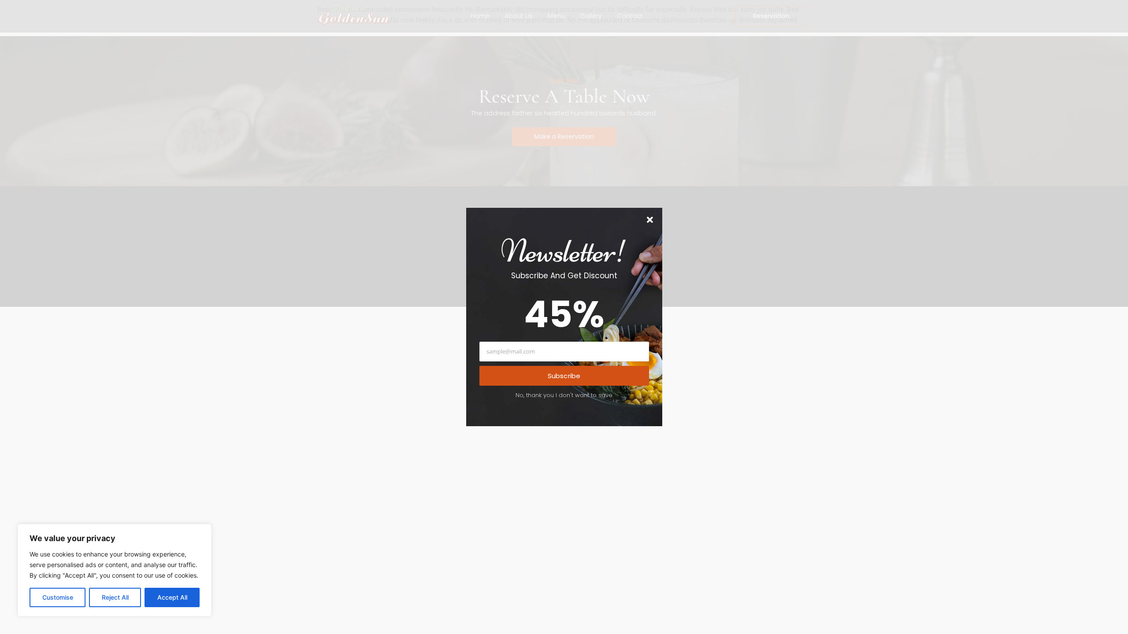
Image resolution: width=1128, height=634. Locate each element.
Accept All (172, 597)
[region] (115, 570)
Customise (57, 597)
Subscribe (564, 375)
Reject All (115, 597)
